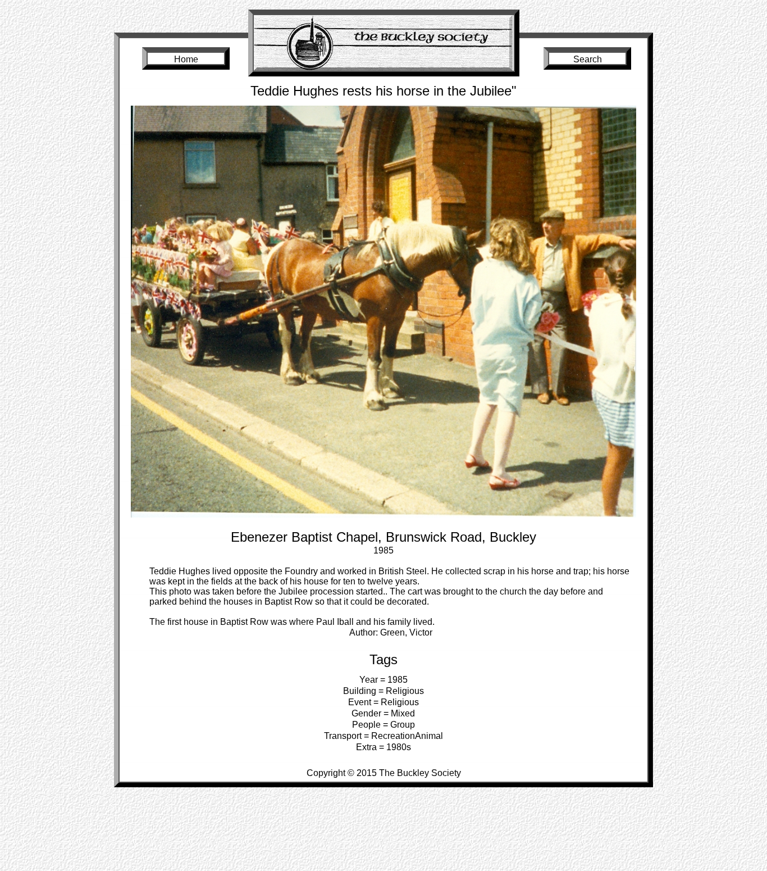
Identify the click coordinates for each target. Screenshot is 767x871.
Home (186, 59)
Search (587, 59)
